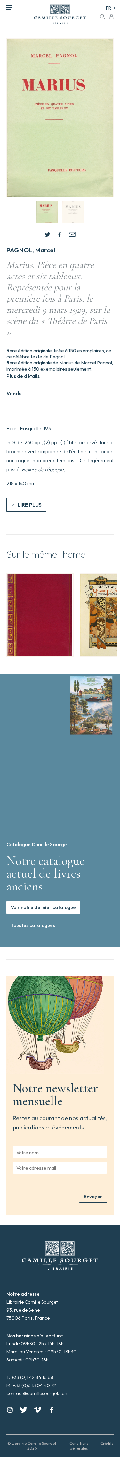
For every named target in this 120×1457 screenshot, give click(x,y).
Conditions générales (79, 1446)
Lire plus (30, 504)
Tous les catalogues (33, 925)
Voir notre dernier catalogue (43, 907)
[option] (40, 615)
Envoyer (93, 1196)
